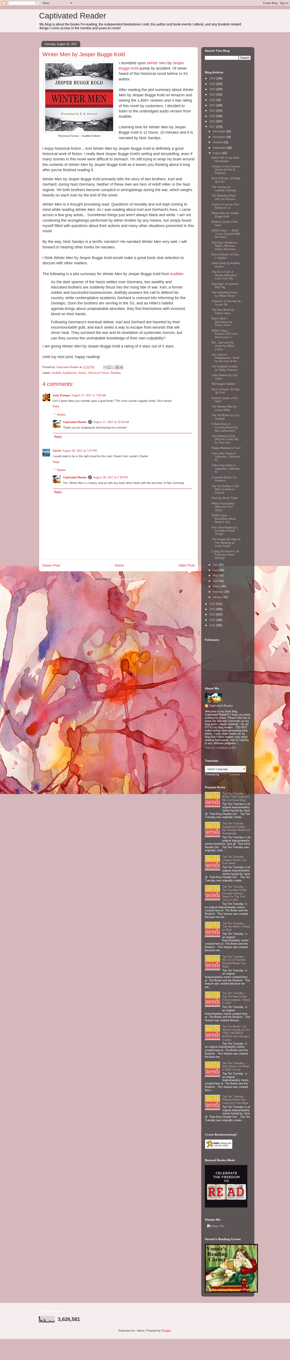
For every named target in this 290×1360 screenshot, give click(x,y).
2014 (212, 614)
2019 (212, 116)
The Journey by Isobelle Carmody (224, 188)
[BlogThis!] (109, 367)
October (218, 142)
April (216, 581)
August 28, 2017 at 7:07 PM (79, 450)
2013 (212, 620)
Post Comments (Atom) (127, 579)
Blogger (166, 1330)
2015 (212, 609)
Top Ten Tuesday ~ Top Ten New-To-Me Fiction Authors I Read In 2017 (236, 998)
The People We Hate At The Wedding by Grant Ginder (226, 543)
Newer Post (51, 565)
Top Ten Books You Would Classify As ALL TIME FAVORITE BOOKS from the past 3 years (236, 1033)
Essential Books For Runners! (224, 479)
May (216, 575)
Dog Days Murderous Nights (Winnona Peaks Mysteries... (225, 246)
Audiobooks (70, 372)
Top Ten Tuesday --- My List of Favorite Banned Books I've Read (234, 961)
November (219, 137)
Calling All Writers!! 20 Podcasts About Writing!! (225, 555)
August (217, 153)
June (216, 570)
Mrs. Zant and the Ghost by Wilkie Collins (223, 346)
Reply (56, 406)
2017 (212, 126)
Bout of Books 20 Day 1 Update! (225, 256)
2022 (212, 100)
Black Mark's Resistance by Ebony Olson (222, 322)
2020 (212, 110)
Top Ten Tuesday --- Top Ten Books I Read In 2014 (236, 926)
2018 (212, 121)
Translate (234, 774)
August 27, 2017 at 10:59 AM (111, 422)
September (220, 147)
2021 (212, 105)
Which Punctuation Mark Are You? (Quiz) (223, 507)
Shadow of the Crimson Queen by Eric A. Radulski (226, 170)
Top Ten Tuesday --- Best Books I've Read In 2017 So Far (235, 1066)
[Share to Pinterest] (121, 367)
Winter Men (156, 63)
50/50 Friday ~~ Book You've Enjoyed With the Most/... (226, 234)
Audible (176, 274)
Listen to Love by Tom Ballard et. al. (225, 206)
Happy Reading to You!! (226, 448)
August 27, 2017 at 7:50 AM (89, 395)
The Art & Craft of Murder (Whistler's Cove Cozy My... (224, 275)
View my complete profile (220, 747)
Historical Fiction (98, 372)
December (219, 131)
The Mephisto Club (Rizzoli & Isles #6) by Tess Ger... (225, 439)
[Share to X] (113, 367)
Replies (61, 414)
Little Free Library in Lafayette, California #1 (225, 468)
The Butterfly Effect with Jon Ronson (224, 197)
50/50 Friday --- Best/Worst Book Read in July (224, 519)
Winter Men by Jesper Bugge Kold (225, 214)
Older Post (186, 565)
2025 (212, 83)
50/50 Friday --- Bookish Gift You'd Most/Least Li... (225, 334)
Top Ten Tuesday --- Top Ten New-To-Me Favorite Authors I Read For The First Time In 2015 (234, 893)
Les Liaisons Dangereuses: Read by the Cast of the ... (226, 358)
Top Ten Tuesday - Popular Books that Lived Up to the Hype (235, 1100)
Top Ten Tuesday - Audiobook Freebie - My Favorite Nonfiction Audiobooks (236, 828)
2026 (212, 78)
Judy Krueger (61, 395)
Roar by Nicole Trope (225, 498)
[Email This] (105, 367)
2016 (212, 603)
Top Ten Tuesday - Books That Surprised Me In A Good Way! (235, 797)
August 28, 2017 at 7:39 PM (110, 477)
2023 (212, 94)
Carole (57, 450)
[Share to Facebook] (117, 367)
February (218, 591)
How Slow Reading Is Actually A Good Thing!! (225, 531)
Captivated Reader (72, 15)
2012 (212, 625)
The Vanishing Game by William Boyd (224, 294)
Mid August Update (223, 383)
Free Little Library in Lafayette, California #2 (225, 457)
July (216, 564)
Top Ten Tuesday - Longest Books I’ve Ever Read (234, 860)
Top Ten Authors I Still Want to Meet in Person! (225, 489)
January (218, 597)
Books (83, 372)
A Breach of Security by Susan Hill (226, 303)
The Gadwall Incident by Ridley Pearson (225, 368)
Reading (116, 372)
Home (119, 565)
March (217, 586)
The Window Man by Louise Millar (224, 408)
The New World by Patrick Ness (223, 311)
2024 (212, 89)
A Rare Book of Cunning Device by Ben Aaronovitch (225, 427)
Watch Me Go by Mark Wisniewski (225, 159)
